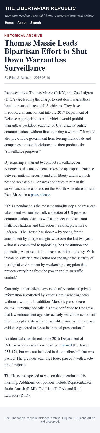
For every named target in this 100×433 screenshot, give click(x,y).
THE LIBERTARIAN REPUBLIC (40, 8)
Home (9, 22)
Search (35, 22)
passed (67, 344)
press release (40, 194)
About (21, 22)
